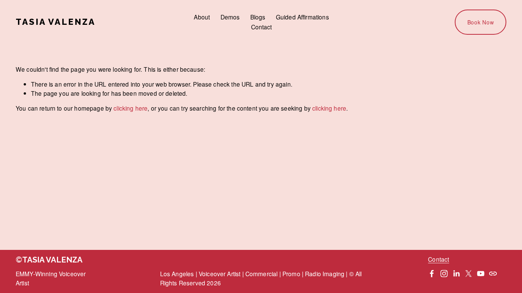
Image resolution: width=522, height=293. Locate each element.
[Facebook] (432, 273)
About (202, 17)
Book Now (480, 22)
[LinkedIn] (456, 273)
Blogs (258, 17)
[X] (468, 273)
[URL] (493, 273)
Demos (230, 17)
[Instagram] (444, 273)
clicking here (130, 108)
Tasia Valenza (56, 22)
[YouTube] (481, 273)
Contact (261, 27)
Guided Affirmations (302, 17)
